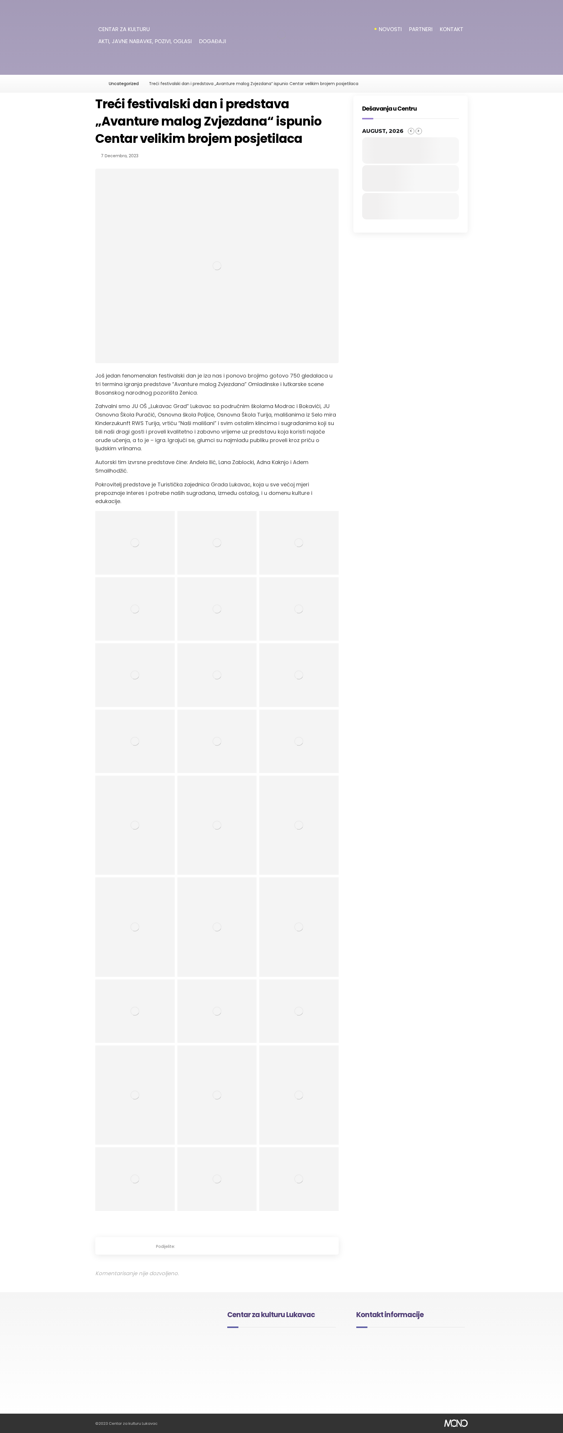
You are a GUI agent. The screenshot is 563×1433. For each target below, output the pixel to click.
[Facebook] (144, 1383)
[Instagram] (152, 1383)
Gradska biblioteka (252, 1349)
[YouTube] (161, 1383)
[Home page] (97, 84)
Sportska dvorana (251, 1358)
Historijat (242, 1341)
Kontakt (298, 1366)
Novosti (297, 1349)
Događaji (299, 1341)
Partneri (242, 1366)
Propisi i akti (301, 1358)
